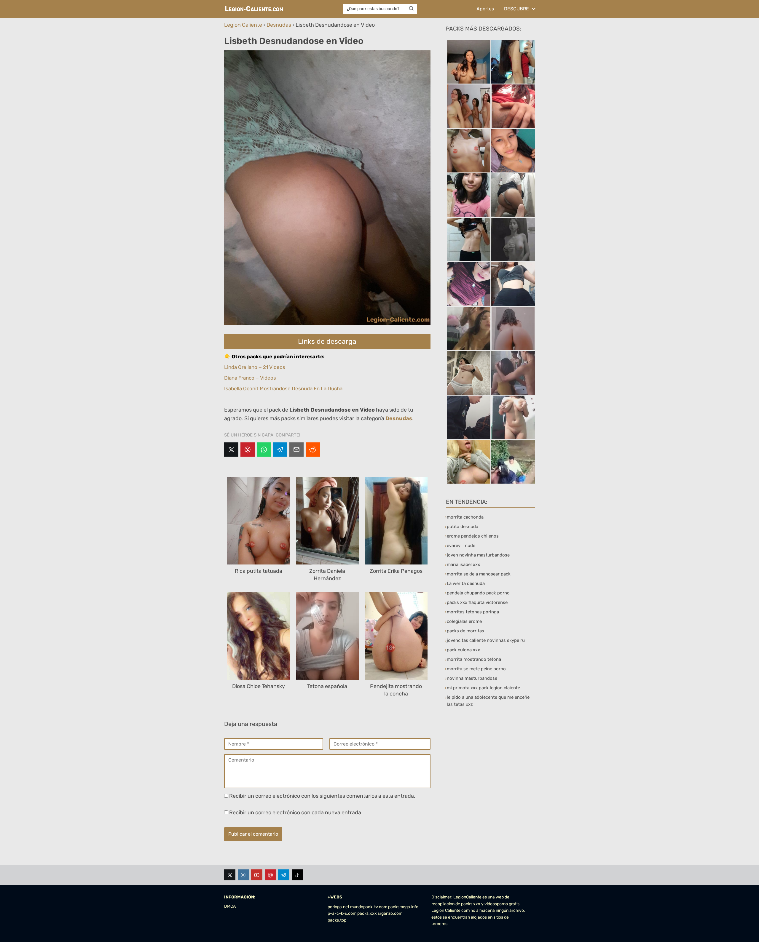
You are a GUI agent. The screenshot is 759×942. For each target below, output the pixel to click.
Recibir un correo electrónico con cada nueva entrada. (296, 812)
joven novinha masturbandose (478, 555)
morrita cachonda (465, 517)
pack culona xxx (463, 649)
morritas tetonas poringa (473, 612)
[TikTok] (297, 875)
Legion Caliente (243, 25)
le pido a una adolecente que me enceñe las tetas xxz (488, 701)
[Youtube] (256, 875)
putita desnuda (462, 526)
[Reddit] (313, 449)
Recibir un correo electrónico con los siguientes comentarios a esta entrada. (322, 796)
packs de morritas (465, 631)
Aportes (485, 9)
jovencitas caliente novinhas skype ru (486, 640)
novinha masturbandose (472, 678)
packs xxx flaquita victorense (477, 602)
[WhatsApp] (264, 449)
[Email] (296, 449)
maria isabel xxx (463, 564)
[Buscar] (411, 8)
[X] (231, 449)
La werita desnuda (466, 583)
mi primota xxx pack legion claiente (483, 687)
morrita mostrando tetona (474, 659)
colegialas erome (464, 621)
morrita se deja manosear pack (479, 574)
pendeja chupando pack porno (478, 593)
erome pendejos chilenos (473, 536)
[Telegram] (280, 449)
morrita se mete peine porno (476, 668)
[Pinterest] (247, 449)
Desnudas (279, 25)
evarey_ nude (461, 545)
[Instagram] (243, 875)
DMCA (230, 906)
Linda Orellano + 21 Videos (254, 367)
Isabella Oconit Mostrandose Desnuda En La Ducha (283, 388)
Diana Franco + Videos (250, 378)
